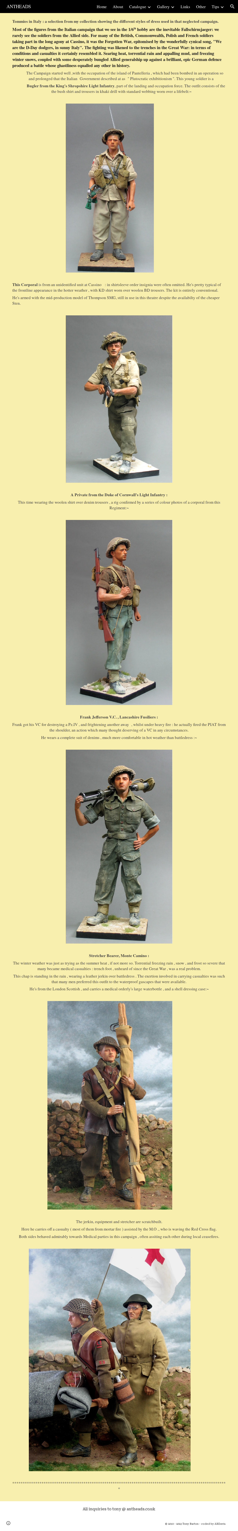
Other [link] (201, 6)
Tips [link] (215, 6)
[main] (119, 56)
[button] (232, 6)
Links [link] (185, 6)
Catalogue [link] (137, 6)
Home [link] (102, 6)
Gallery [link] (163, 6)
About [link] (118, 6)
